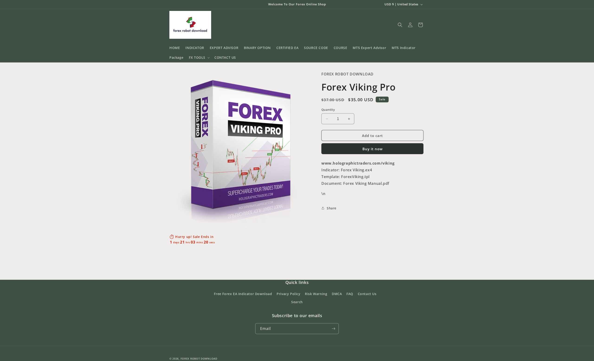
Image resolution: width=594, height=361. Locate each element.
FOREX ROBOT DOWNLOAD (199, 358)
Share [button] (331, 208)
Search (297, 302)
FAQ (349, 294)
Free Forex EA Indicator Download (243, 294)
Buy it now (372, 148)
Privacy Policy (288, 294)
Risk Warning (316, 294)
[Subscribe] (333, 328)
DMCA (337, 294)
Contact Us (367, 294)
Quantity (328, 109)
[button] (199, 57)
